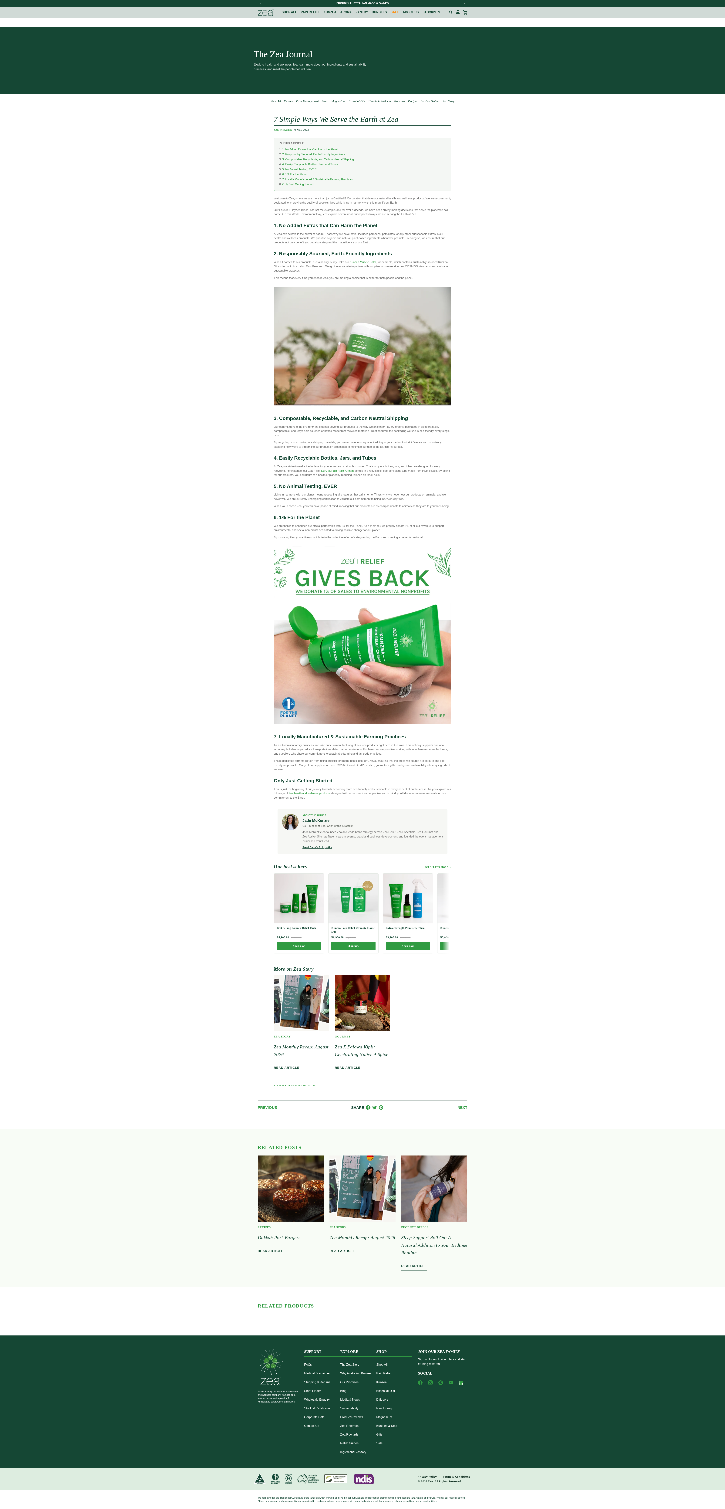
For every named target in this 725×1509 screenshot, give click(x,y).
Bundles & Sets (386, 1425)
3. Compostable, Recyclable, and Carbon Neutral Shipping (318, 159)
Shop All (289, 12)
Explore (349, 1351)
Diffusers (382, 1399)
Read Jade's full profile (317, 847)
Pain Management (307, 101)
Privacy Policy (427, 1476)
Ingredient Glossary (353, 1452)
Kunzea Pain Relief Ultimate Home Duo (353, 929)
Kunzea (329, 12)
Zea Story (448, 101)
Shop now (299, 946)
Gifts (379, 1434)
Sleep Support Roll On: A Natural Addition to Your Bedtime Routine (434, 1245)
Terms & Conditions (456, 1476)
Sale (395, 12)
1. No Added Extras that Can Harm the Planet (310, 149)
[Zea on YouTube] (451, 1382)
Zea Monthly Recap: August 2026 (362, 1237)
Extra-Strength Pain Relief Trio (405, 927)
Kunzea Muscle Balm (363, 262)
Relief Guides (349, 1443)
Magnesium (338, 101)
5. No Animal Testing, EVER (299, 169)
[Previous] (261, 3)
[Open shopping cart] (465, 12)
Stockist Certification (318, 1408)
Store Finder (312, 1390)
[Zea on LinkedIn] (461, 1383)
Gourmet (399, 101)
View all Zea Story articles (295, 1085)
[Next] (464, 3)
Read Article (286, 1068)
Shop (381, 1351)
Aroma (346, 12)
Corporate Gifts (314, 1417)
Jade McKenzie (283, 129)
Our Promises (349, 1382)
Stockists (431, 12)
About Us (411, 12)
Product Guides (430, 101)
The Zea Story (349, 1364)
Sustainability (349, 1408)
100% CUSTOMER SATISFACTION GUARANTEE (362, 3)
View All (276, 101)
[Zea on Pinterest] (440, 1382)
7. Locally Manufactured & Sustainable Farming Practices (317, 179)
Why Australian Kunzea (356, 1373)
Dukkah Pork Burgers (279, 1237)
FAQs (308, 1364)
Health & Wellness (379, 101)
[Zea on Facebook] (420, 1382)
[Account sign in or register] (458, 12)
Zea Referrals (349, 1425)
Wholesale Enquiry (317, 1399)
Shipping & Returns (317, 1382)
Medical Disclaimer (317, 1373)
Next (462, 1107)
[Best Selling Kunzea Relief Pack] (299, 899)
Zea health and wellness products (309, 793)
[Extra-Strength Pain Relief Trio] (408, 899)
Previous (267, 1107)
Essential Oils (357, 101)
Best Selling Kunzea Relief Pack (296, 927)
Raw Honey (384, 1408)
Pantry (362, 12)
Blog (343, 1390)
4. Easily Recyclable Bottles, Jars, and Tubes (310, 164)
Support (312, 1351)
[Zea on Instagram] (430, 1382)
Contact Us (311, 1425)
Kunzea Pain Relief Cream (337, 470)
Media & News (350, 1399)
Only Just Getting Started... (299, 184)
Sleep (325, 101)
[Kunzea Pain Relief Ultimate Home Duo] (354, 899)
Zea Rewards (349, 1434)
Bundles (379, 12)
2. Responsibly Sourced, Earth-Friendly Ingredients (313, 154)
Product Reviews (351, 1417)
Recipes (412, 101)
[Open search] (451, 12)
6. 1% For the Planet (294, 174)
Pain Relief (310, 12)
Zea (430, 1481)
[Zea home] (266, 12)
